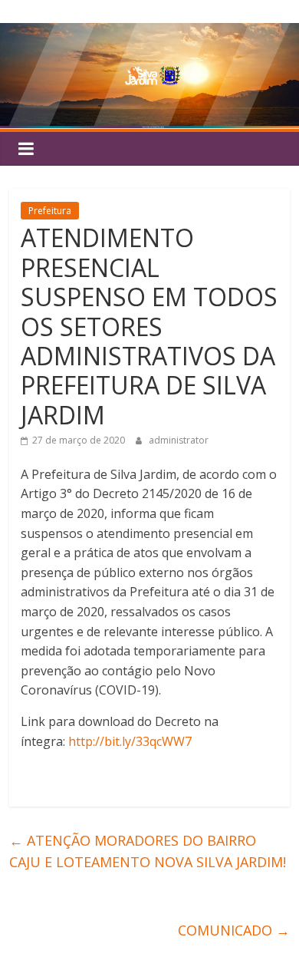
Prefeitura (49, 210)
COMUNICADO (234, 930)
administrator (179, 440)
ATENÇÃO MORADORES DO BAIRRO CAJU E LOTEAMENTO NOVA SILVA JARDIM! (147, 851)
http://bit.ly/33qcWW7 (130, 741)
